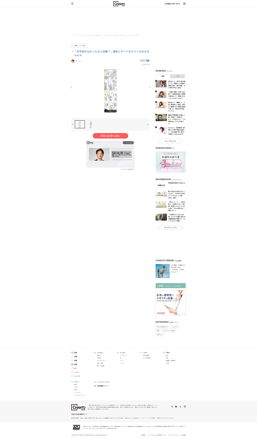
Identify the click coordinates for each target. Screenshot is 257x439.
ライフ (76, 382)
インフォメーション (103, 382)
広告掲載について (102, 386)
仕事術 (99, 358)
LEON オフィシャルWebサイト (132, 418)
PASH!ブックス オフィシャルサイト (166, 418)
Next (150, 87)
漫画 (75, 364)
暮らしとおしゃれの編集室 (102, 418)
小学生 (167, 363)
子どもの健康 (146, 358)
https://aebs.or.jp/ (112, 428)
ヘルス (145, 352)
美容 (75, 390)
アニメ (122, 360)
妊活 (167, 355)
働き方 (99, 355)
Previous (71, 87)
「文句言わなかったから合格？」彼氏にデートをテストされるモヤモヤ (121, 35)
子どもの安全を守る (162, 327)
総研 (75, 352)
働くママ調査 (100, 366)
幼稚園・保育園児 (170, 360)
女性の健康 (146, 355)
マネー (76, 387)
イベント (122, 363)
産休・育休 (100, 363)
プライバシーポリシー (173, 435)
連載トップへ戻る (80, 45)
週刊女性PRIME (75, 418)
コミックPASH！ (152, 418)
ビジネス (100, 352)
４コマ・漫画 (145, 60)
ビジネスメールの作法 (169, 330)
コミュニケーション (79, 395)
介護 (158, 330)
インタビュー (174, 327)
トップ (73, 35)
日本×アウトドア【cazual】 (117, 418)
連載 (75, 360)
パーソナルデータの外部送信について (156, 435)
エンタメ (123, 352)
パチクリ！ (144, 418)
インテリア (77, 392)
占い (75, 368)
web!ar (81, 418)
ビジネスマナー (101, 360)
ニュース (77, 376)
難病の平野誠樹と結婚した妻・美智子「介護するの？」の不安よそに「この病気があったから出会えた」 (176, 119)
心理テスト (160, 334)
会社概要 (183, 435)
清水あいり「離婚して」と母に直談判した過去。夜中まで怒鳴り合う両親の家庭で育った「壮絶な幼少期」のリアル (176, 107)
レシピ (76, 372)
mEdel (85, 418)
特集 (75, 356)
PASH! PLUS (91, 418)
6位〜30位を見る (170, 141)
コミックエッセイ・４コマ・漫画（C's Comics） (89, 35)
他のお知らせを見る (170, 227)
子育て (168, 352)
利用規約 (143, 435)
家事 (75, 384)
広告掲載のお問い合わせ (172, 4)
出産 (167, 358)
